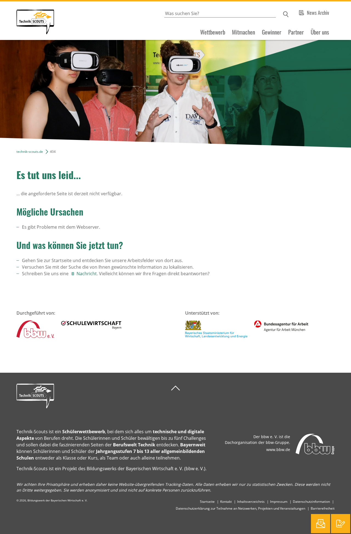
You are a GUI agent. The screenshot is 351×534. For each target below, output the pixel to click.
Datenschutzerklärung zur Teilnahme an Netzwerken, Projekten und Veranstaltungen (240, 508)
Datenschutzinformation (311, 501)
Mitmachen (243, 32)
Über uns (320, 32)
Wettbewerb (212, 32)
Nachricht (87, 274)
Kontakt (226, 501)
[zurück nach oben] (175, 388)
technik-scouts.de (29, 151)
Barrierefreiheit (323, 508)
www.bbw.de (278, 449)
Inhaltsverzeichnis (251, 501)
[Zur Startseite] (27, 20)
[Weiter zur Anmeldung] (340, 523)
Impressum (278, 501)
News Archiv (318, 12)
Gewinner (271, 32)
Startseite (207, 501)
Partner (296, 32)
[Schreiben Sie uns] (320, 523)
